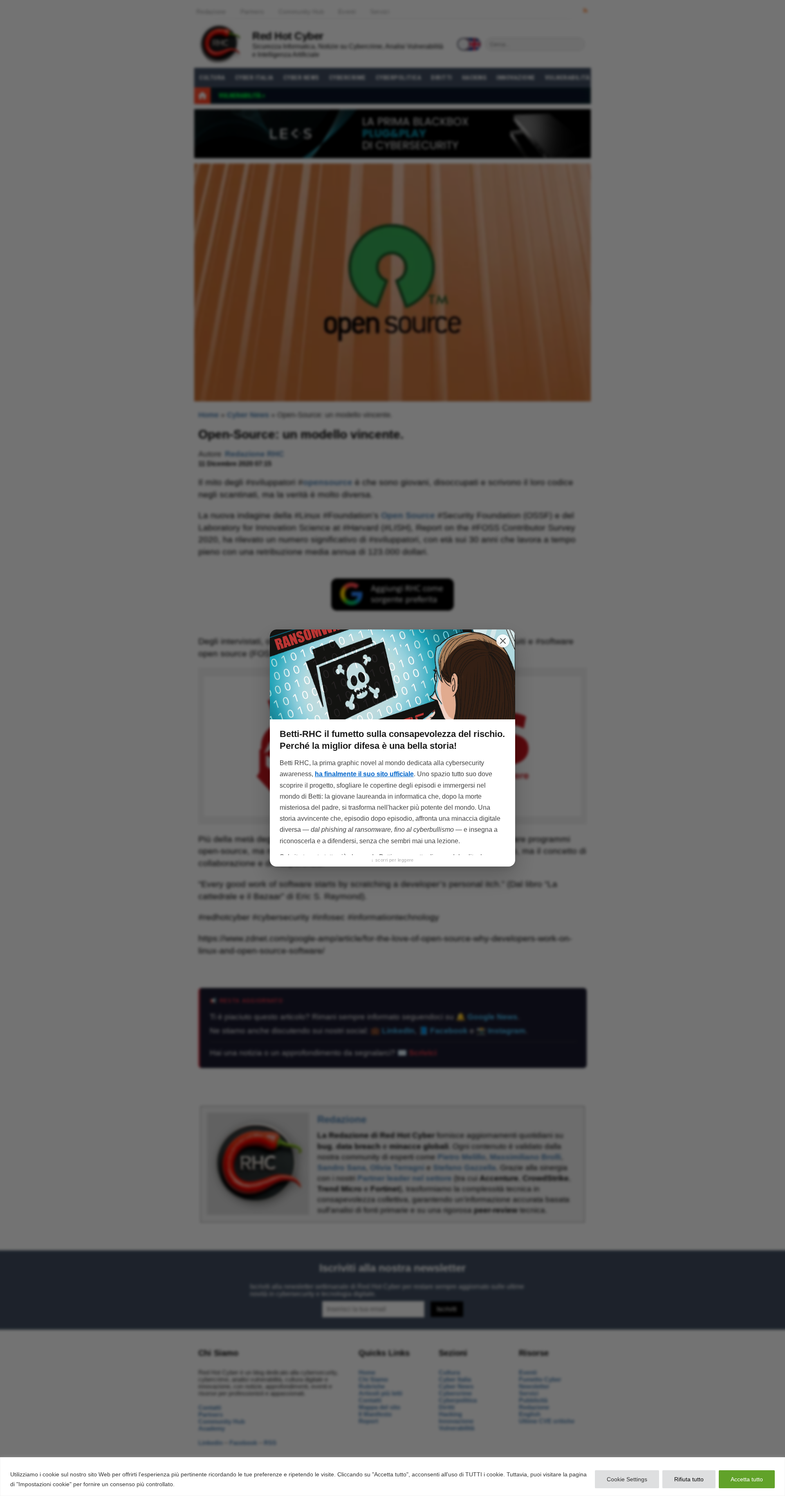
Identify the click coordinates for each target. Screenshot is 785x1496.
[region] (392, 1476)
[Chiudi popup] (502, 640)
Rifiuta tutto (689, 1479)
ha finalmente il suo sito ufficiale (364, 773)
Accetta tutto (747, 1479)
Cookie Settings (627, 1479)
